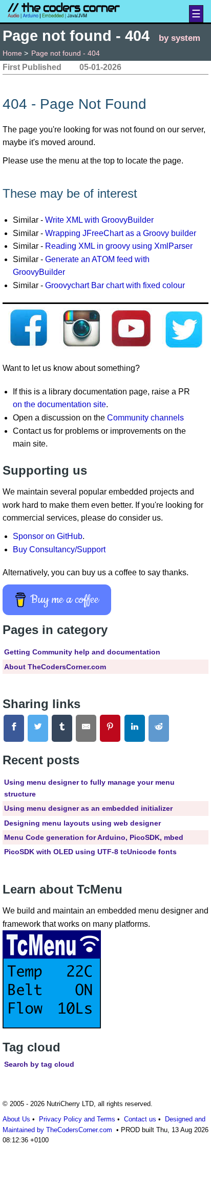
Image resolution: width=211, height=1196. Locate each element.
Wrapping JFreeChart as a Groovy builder (120, 233)
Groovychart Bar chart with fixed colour (115, 285)
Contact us (140, 1119)
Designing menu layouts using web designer (82, 823)
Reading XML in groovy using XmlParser (119, 246)
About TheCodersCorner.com (55, 667)
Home (12, 53)
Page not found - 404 (65, 53)
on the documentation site (59, 404)
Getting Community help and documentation (82, 652)
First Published (32, 67)
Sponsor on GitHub (47, 536)
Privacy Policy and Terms (77, 1119)
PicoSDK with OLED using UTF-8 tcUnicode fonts (90, 852)
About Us (16, 1119)
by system (179, 38)
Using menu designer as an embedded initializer (88, 808)
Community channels (145, 417)
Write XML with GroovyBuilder (99, 220)
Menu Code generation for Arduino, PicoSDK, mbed (93, 837)
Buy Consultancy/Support (59, 549)
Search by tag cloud (39, 1064)
